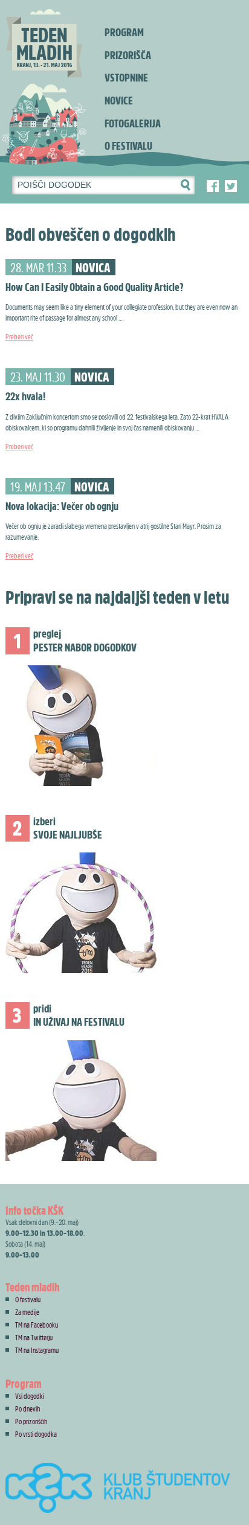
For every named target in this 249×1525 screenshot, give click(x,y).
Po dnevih (27, 1408)
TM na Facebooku (36, 1324)
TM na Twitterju (34, 1337)
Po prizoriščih (31, 1421)
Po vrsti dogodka (36, 1433)
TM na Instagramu (37, 1349)
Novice (119, 100)
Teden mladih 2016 (45, 84)
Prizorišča (128, 55)
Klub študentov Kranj (231, 186)
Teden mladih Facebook (213, 186)
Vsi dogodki (29, 1395)
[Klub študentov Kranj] (124, 1491)
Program (124, 32)
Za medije (27, 1311)
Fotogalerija (133, 123)
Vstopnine (126, 78)
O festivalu (128, 146)
